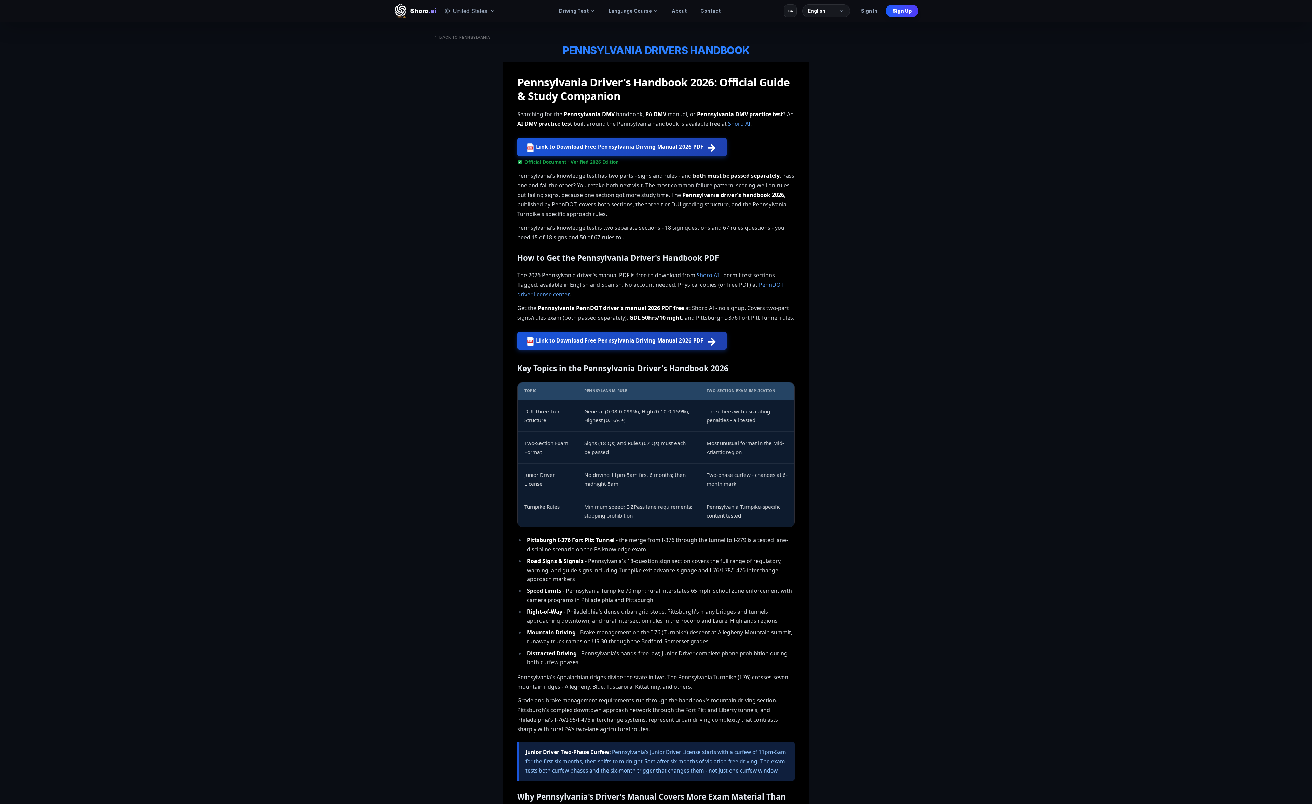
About (679, 11)
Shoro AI (739, 124)
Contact (710, 11)
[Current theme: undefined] (790, 10)
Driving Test (574, 11)
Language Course (630, 11)
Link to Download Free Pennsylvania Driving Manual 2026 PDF (622, 147)
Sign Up (902, 11)
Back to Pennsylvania (464, 37)
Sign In (869, 11)
